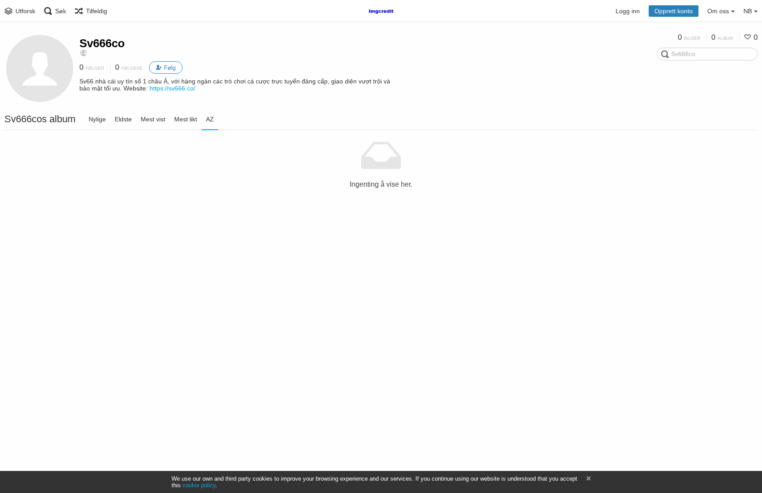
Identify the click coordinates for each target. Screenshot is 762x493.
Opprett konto (673, 11)
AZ (210, 119)
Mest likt (185, 119)
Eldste (123, 119)
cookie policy (199, 485)
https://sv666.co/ (172, 88)
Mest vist (153, 119)
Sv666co (102, 43)
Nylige (97, 119)
